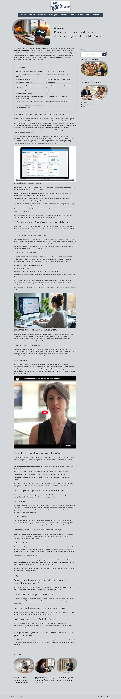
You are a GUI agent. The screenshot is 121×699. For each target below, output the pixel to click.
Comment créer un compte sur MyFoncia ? (56, 96)
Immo (15, 675)
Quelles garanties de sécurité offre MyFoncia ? (57, 101)
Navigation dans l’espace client (23, 79)
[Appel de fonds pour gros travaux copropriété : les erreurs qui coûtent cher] (66, 666)
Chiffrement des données (52, 91)
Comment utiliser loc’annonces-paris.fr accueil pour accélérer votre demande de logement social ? (44, 679)
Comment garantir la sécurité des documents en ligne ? (29, 91)
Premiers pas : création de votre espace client (57, 74)
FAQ (47, 93)
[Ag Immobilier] (60, 6)
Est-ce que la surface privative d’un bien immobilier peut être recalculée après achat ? (21, 679)
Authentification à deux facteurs (24, 93)
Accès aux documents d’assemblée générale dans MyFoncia (28, 75)
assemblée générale (42, 48)
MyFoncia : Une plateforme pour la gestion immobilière (29, 71)
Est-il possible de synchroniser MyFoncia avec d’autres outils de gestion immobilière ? (29, 106)
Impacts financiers (50, 82)
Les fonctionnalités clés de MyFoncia (55, 72)
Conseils (84, 102)
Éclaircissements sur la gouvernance (24, 82)
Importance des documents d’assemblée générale (58, 79)
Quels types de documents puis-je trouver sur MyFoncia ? (29, 102)
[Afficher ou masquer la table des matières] (49, 67)
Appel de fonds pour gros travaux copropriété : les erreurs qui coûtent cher (65, 679)
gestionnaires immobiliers (21, 50)
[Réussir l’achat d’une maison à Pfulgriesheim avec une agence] (94, 69)
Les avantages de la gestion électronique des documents (59, 85)
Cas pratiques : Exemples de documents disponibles (28, 85)
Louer (37, 675)
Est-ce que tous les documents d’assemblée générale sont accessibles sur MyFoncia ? (29, 97)
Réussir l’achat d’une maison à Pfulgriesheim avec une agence (91, 81)
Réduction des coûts (51, 88)
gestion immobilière (56, 57)
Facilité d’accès (19, 88)
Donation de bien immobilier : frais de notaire (93, 105)
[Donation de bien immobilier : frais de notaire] (94, 93)
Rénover (59, 675)
